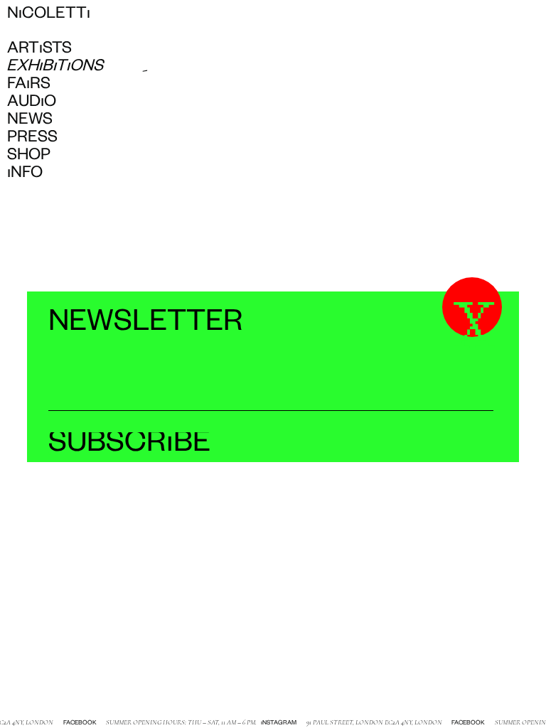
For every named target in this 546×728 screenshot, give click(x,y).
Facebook (78, 723)
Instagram (276, 723)
